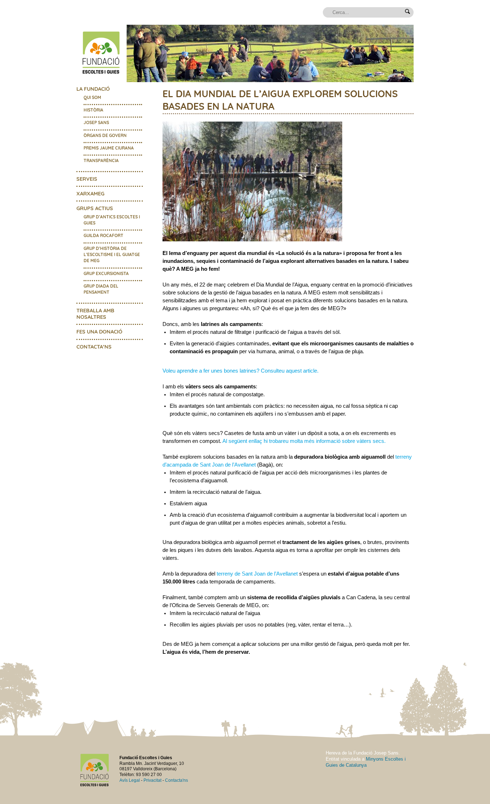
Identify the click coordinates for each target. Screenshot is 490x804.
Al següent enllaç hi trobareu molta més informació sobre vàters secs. (304, 441)
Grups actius (94, 208)
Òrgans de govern (105, 135)
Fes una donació (99, 331)
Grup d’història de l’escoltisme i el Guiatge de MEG (112, 255)
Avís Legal (129, 780)
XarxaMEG (90, 193)
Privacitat (152, 780)
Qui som (92, 97)
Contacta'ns (176, 780)
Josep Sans (96, 122)
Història (93, 110)
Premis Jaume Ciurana (109, 148)
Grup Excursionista (106, 273)
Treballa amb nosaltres (95, 313)
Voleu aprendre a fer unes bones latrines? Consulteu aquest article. (240, 371)
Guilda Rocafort (103, 235)
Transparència (101, 160)
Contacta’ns (94, 346)
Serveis (86, 178)
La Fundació (93, 88)
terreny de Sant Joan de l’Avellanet (257, 574)
